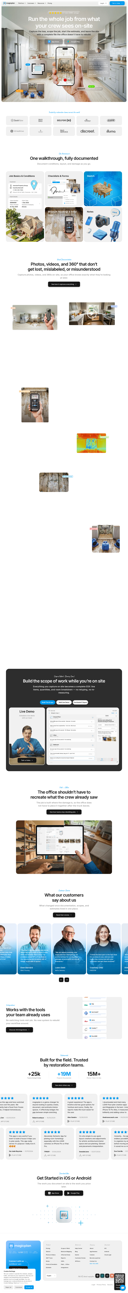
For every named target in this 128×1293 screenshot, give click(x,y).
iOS (105, 1248)
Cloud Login (107, 1255)
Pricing (48, 1248)
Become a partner (95, 1258)
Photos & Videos (51, 1255)
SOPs (62, 1261)
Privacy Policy (101, 1284)
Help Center (78, 1248)
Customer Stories (80, 1258)
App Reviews (93, 1251)
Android (106, 1251)
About (91, 1248)
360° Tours (49, 1258)
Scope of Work (65, 1248)
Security (110, 1284)
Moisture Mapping (66, 1251)
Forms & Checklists (51, 1264)
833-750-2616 (94, 1263)
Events (77, 1255)
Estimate (48, 1267)
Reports (63, 1258)
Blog (76, 1251)
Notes (48, 1261)
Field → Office (65, 1264)
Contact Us (93, 1261)
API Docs (77, 1261)
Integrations (10, 1005)
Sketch (48, 1251)
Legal (93, 1284)
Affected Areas (65, 1255)
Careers (92, 1255)
